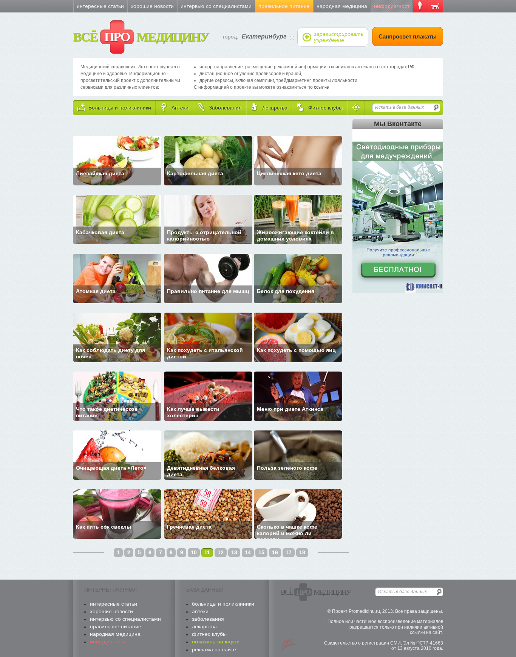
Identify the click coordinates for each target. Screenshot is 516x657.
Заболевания (208, 619)
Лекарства (204, 626)
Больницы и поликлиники (223, 604)
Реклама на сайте (214, 649)
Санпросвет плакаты (408, 36)
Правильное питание (284, 6)
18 (302, 552)
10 (194, 552)
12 (221, 552)
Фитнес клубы (209, 634)
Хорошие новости (152, 6)
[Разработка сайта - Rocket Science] (288, 645)
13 (234, 552)
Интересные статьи (100, 6)
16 (275, 552)
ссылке (321, 87)
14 (248, 552)
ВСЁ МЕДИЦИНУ (141, 37)
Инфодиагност (391, 6)
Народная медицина (342, 6)
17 (289, 552)
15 (261, 552)
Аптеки (200, 611)
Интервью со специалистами (216, 6)
